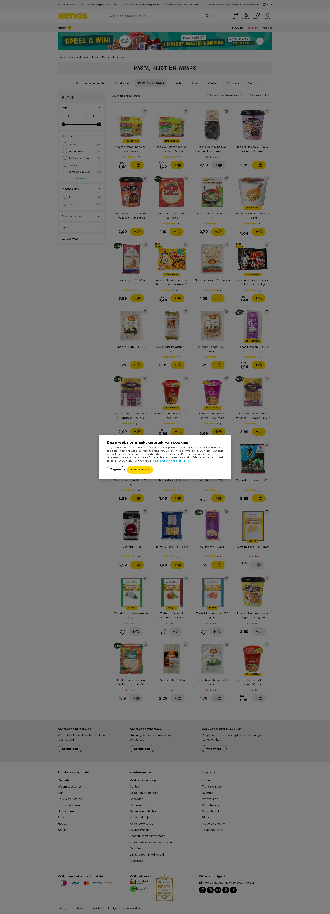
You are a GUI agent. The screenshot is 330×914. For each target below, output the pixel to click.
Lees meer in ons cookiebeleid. (173, 460)
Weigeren (115, 469)
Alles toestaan (140, 469)
